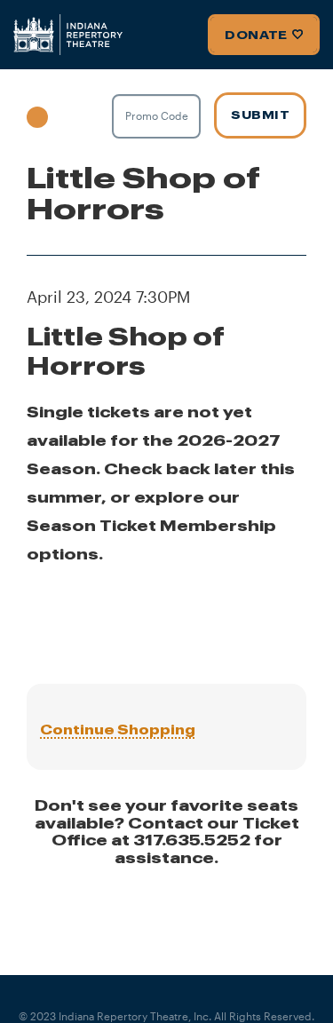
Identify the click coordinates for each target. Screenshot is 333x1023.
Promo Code (156, 115)
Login (37, 113)
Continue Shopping (117, 729)
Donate (256, 34)
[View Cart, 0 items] (69, 115)
